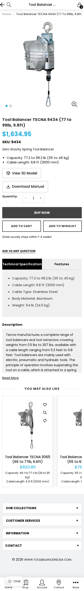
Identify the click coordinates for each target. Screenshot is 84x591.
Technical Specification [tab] (22, 264)
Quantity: (10, 196)
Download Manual (28, 186)
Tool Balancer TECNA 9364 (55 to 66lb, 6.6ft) (30, 459)
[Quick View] (47, 412)
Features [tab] (61, 264)
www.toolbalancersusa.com (47, 560)
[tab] (42, 508)
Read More (10, 378)
